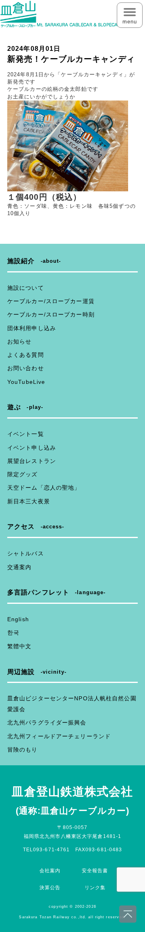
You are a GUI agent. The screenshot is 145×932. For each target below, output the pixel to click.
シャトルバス (25, 553)
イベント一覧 (25, 434)
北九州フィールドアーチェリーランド (59, 736)
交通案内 (19, 567)
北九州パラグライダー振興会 (47, 722)
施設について (25, 288)
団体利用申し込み (31, 328)
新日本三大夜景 (28, 501)
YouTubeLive (26, 382)
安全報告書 (95, 870)
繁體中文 (19, 646)
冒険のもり (22, 749)
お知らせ (19, 341)
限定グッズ (22, 474)
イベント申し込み (31, 447)
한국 (13, 632)
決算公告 (49, 887)
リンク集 (95, 887)
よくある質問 (25, 355)
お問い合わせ (25, 368)
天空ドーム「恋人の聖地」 (43, 487)
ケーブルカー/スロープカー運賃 (51, 301)
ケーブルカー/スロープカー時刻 (51, 314)
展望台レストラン (31, 461)
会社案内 (49, 870)
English (18, 619)
